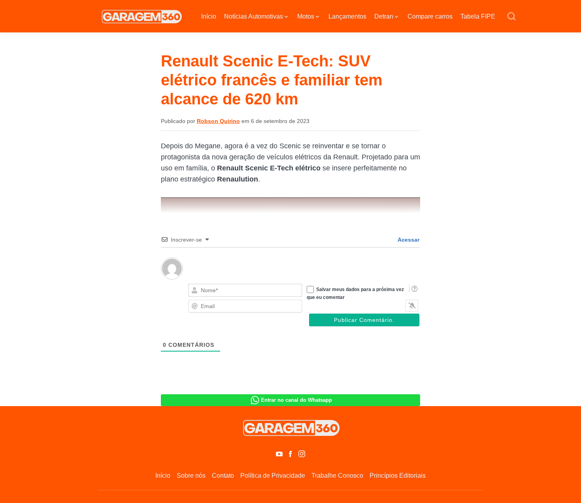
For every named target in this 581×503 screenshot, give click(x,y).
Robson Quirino (218, 121)
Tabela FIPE (477, 16)
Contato (223, 475)
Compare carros (430, 16)
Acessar (407, 239)
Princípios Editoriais (398, 475)
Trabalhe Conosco (337, 475)
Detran (383, 16)
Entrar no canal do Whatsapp (296, 400)
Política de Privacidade (272, 475)
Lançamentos (347, 16)
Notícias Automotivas (253, 16)
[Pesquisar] (511, 17)
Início (208, 16)
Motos (305, 16)
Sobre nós (191, 475)
